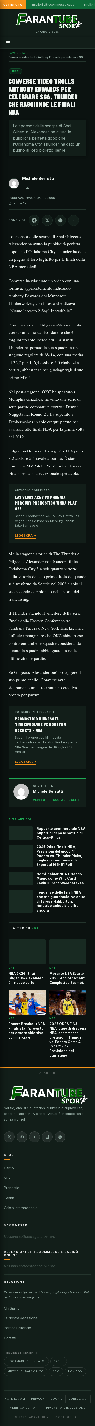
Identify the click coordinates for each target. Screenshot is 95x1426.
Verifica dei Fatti (25, 1407)
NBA (7, 1178)
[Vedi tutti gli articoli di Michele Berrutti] (14, 184)
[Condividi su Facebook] (34, 220)
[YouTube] (22, 1136)
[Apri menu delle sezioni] (7, 42)
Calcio (9, 1168)
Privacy (37, 1398)
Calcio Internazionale (21, 1208)
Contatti (10, 1338)
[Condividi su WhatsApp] (60, 220)
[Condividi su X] (47, 220)
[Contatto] (27, 187)
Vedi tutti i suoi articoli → (56, 800)
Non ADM (75, 1371)
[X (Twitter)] (9, 1136)
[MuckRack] (47, 1136)
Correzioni (77, 1398)
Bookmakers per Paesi (26, 1361)
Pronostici (12, 1188)
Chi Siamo (12, 1308)
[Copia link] (73, 220)
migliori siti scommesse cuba (53, 4)
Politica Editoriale (17, 1328)
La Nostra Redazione (21, 1318)
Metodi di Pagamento (26, 1371)
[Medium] (34, 1136)
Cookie (56, 1398)
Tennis (9, 1198)
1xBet (58, 1361)
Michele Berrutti (38, 178)
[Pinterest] (60, 1136)
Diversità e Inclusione (65, 1407)
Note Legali (15, 1398)
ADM (55, 1371)
